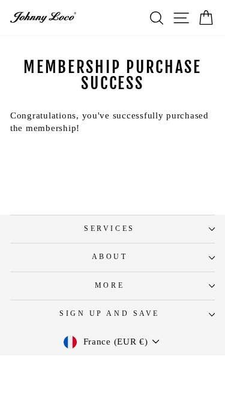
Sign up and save (109, 314)
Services (109, 229)
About (110, 257)
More (109, 286)
